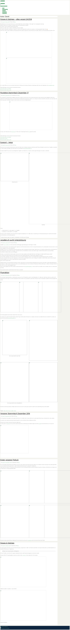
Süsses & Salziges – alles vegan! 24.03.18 (16, 19)
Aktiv (7, 410)
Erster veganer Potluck (9, 460)
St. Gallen (11, 410)
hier (29, 131)
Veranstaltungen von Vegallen (5, 88)
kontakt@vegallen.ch (27, 148)
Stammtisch (13, 131)
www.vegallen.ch (7, 244)
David (3, 21)
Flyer (9, 410)
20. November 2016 (8, 462)
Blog (15, 21)
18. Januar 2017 (7, 145)
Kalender (8, 423)
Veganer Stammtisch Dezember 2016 (15, 413)
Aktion (5, 410)
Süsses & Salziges (7, 543)
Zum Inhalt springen (3, 6)
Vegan (15, 410)
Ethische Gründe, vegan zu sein (5, 89)
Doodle (40, 423)
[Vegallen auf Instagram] (2, 3)
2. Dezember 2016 (8, 416)
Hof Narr (24, 555)
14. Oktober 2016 (7, 545)
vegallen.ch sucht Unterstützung (13, 240)
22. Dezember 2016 (8, 275)
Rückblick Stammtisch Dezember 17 (14, 93)
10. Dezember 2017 (8, 95)
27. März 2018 (7, 21)
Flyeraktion (4, 272)
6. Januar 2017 (7, 242)
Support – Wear (6, 142)
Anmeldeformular (51, 85)
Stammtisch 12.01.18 (3, 138)
